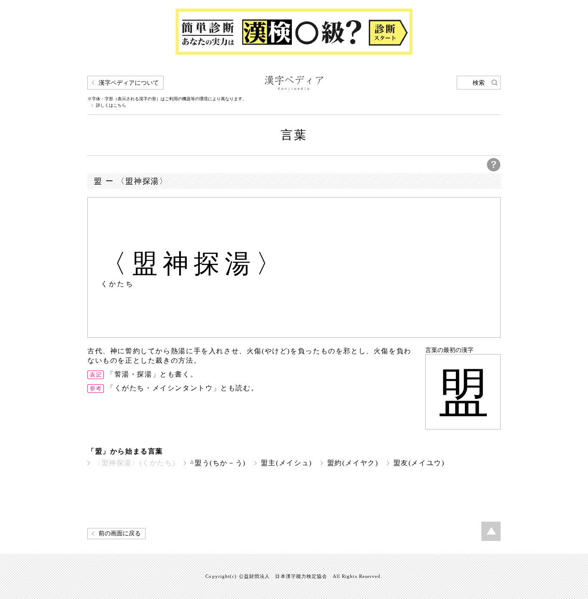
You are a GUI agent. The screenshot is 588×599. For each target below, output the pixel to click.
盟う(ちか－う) (218, 462)
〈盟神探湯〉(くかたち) (134, 462)
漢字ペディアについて (129, 83)
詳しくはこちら (111, 105)
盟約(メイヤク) (352, 462)
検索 (479, 83)
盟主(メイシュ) (286, 462)
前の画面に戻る (120, 533)
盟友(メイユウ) (419, 462)
